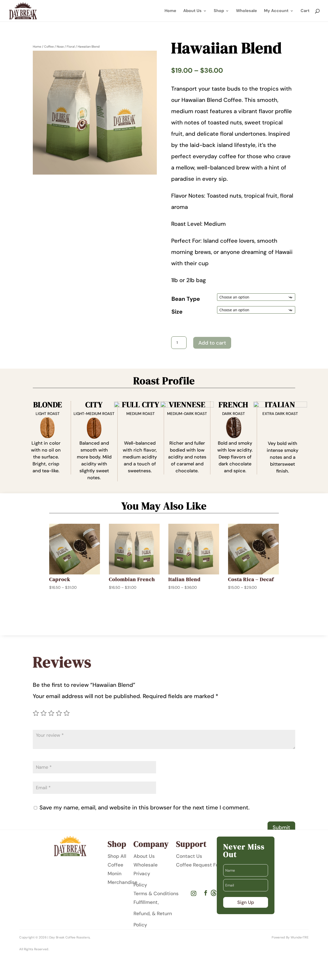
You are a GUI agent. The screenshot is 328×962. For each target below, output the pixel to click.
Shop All (117, 856)
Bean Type (185, 299)
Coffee (49, 47)
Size (176, 311)
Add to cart (212, 342)
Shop (219, 11)
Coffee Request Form (200, 865)
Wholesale (246, 11)
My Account (276, 11)
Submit (281, 827)
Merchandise (122, 882)
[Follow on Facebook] (205, 893)
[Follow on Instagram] (193, 893)
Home (170, 11)
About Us (192, 11)
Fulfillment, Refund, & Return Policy (153, 913)
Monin (114, 873)
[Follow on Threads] (213, 892)
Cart (305, 11)
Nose (60, 47)
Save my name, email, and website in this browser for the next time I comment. (144, 807)
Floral (71, 47)
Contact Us (189, 856)
